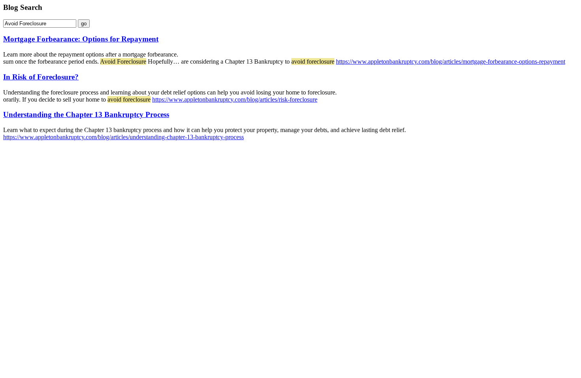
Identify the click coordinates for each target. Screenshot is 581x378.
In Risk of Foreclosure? (41, 77)
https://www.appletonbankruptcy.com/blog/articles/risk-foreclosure (234, 99)
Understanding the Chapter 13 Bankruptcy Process (86, 114)
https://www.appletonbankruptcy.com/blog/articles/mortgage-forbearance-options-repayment (450, 61)
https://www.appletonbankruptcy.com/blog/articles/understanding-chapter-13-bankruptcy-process (123, 137)
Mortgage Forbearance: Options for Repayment (80, 39)
